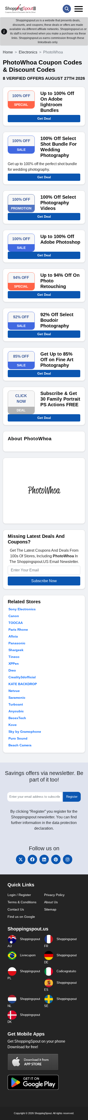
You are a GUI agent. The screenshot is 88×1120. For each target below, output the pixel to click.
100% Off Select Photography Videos (58, 202)
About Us (51, 902)
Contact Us (16, 909)
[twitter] (20, 859)
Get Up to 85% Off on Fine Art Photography (56, 359)
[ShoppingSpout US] (20, 8)
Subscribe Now (44, 581)
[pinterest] (56, 859)
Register (71, 796)
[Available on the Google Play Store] (33, 1082)
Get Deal (44, 118)
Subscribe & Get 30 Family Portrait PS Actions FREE (60, 399)
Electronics (28, 52)
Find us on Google (21, 917)
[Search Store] (67, 9)
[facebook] (32, 859)
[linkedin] (44, 859)
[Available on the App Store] (33, 1062)
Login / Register (19, 895)
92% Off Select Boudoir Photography (56, 320)
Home (8, 52)
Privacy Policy (54, 895)
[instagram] (67, 859)
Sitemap (50, 909)
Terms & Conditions (22, 902)
